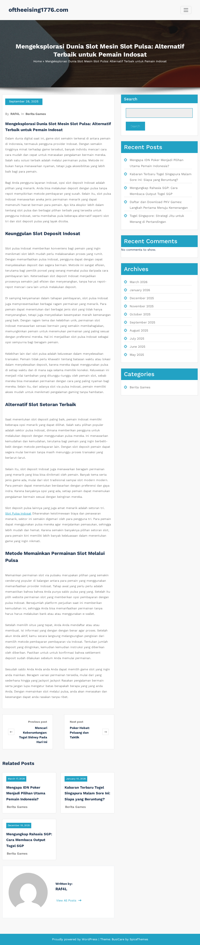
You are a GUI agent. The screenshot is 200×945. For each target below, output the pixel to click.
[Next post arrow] (105, 732)
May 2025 (137, 355)
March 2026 (138, 282)
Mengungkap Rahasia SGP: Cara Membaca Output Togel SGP (29, 840)
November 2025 (142, 306)
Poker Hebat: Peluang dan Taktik (80, 732)
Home (37, 61)
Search (130, 99)
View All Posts (66, 900)
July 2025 (137, 338)
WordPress (89, 939)
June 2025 (137, 346)
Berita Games (36, 114)
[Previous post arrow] (11, 732)
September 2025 (142, 322)
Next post (76, 721)
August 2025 (139, 330)
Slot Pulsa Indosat (18, 513)
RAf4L (15, 114)
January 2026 (140, 290)
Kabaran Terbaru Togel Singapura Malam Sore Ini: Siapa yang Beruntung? (87, 793)
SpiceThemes (138, 939)
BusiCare (118, 939)
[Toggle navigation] (186, 10)
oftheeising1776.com (38, 9)
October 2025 (140, 314)
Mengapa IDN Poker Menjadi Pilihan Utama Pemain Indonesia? (25, 793)
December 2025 (142, 298)
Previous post (37, 721)
